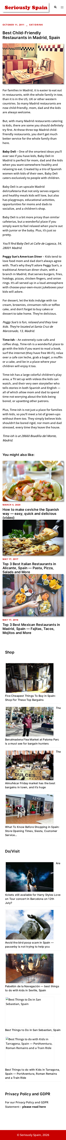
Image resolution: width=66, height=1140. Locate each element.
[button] (55, 7)
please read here (34, 1107)
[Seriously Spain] (26, 7)
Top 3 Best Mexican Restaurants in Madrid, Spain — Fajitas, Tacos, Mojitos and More (31, 629)
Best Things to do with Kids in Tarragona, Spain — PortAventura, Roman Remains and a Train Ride (32, 1073)
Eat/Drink (36, 24)
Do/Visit (12, 851)
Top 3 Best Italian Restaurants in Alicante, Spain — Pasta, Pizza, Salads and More (29, 568)
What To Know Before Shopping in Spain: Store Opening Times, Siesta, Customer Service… (32, 831)
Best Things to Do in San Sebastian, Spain (33, 1030)
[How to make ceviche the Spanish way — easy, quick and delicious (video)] (33, 481)
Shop (9, 652)
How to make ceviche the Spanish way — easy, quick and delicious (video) (31, 514)
